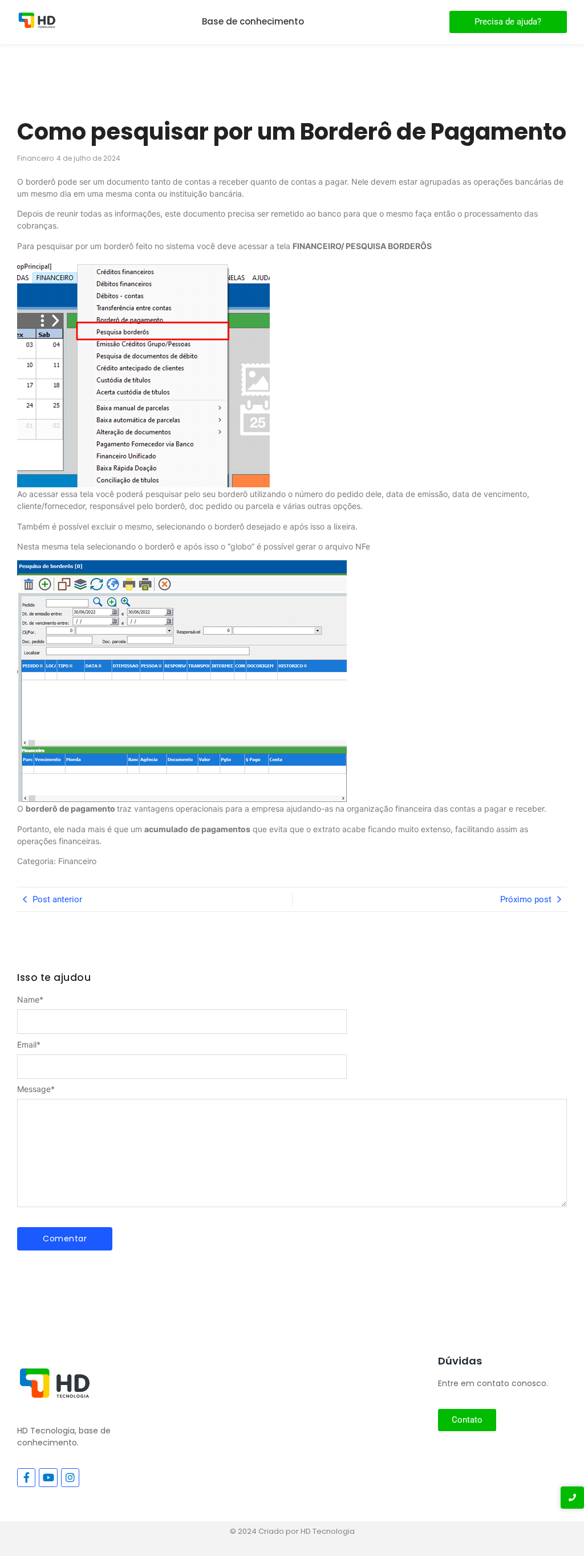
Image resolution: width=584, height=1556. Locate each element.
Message (36, 1089)
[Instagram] (70, 1477)
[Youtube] (48, 1477)
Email (28, 1045)
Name (30, 1000)
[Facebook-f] (26, 1477)
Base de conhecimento (253, 21)
